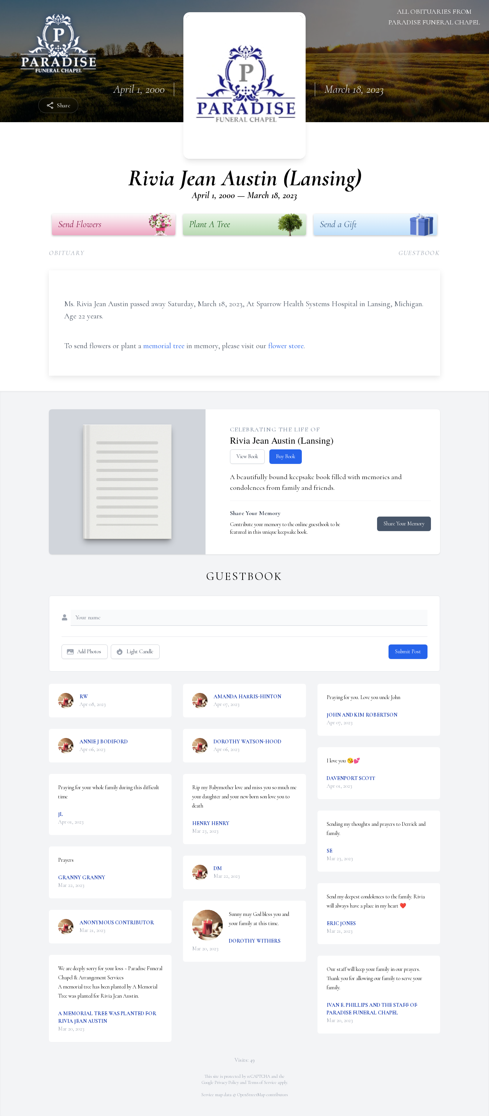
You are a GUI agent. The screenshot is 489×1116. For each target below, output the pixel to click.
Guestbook (419, 253)
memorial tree (164, 345)
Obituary (66, 253)
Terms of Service (262, 1082)
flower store (286, 345)
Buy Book (285, 456)
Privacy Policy (227, 1082)
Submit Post (408, 651)
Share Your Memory (404, 523)
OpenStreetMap (251, 1094)
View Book (247, 456)
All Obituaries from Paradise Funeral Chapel (434, 16)
